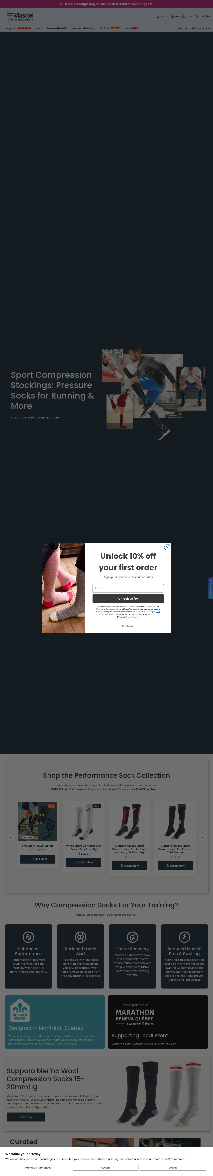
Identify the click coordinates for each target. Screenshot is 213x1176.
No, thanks (128, 626)
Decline (173, 1167)
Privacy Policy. (176, 1159)
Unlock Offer (128, 598)
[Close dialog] (167, 547)
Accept (105, 1167)
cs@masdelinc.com (131, 617)
